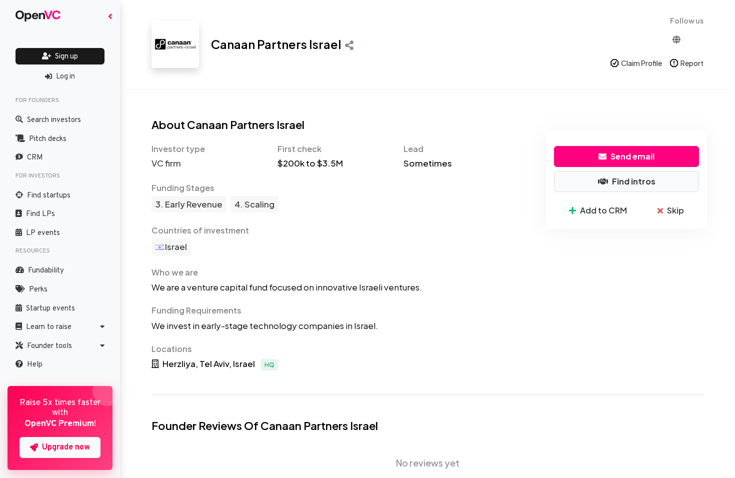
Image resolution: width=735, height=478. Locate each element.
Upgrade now (66, 447)
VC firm (166, 163)
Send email (632, 156)
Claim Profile (641, 63)
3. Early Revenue (189, 204)
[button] (60, 327)
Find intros (634, 181)
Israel (175, 246)
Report (692, 63)
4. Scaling (254, 204)
